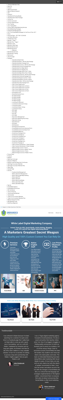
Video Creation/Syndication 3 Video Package (23, 146)
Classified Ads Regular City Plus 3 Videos (22, 79)
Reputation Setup (16, 120)
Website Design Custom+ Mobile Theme (22, 149)
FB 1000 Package (16, 95)
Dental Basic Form (16, 92)
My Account (10, 55)
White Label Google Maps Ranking (20, 175)
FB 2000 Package (16, 97)
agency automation (12, 9)
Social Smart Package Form (19, 136)
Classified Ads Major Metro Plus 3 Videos (22, 73)
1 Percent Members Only (13, 4)
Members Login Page (12, 45)
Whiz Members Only (12, 201)
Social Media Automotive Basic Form (21, 129)
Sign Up (9, 185)
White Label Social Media (18, 180)
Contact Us (10, 19)
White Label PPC (16, 177)
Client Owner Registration (18, 84)
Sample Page (10, 169)
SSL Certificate (11, 190)
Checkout (9, 14)
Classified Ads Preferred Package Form (21, 76)
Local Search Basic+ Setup (18, 107)
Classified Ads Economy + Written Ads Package (23, 64)
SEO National (15, 125)
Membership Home (12, 48)
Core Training (10, 24)
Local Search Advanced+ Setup (19, 103)
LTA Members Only (12, 38)
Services (9, 170)
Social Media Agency (12, 186)
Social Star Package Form (18, 139)
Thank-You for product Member (15, 196)
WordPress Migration (12, 203)
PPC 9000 (14, 115)
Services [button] (50, 213)
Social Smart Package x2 (18, 138)
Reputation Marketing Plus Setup (20, 118)
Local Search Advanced (17, 102)
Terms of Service (11, 191)
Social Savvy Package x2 (18, 134)
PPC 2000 (14, 110)
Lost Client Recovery (12, 37)
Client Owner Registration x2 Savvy (20, 86)
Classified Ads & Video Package (15, 17)
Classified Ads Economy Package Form (21, 66)
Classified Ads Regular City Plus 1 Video (21, 77)
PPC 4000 (14, 112)
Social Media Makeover (17, 131)
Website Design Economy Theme (20, 151)
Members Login (11, 43)
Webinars (14, 50)
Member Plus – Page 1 (12, 42)
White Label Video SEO (17, 182)
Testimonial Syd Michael (13, 193)
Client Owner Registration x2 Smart (21, 87)
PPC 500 (14, 113)
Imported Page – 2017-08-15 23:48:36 (16, 35)
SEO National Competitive (18, 126)
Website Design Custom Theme (20, 147)
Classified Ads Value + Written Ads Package (22, 81)
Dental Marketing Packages (14, 29)
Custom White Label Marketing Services (17, 27)
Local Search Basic (16, 105)
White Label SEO (16, 178)
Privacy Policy (10, 154)
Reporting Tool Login (12, 159)
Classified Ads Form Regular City (20, 69)
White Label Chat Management (19, 173)
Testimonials (10, 195)
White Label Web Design (18, 183)
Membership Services (12, 51)
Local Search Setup (17, 108)
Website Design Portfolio (13, 199)
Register (9, 157)
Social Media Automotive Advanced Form (22, 128)
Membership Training (12, 53)
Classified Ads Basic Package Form (20, 63)
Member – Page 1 (11, 40)
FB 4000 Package (16, 100)
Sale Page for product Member (15, 164)
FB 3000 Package (16, 99)
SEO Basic (14, 123)
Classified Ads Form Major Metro (20, 68)
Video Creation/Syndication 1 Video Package (23, 144)
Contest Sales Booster (13, 22)
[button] (59, 2)
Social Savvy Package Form (18, 133)
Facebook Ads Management (14, 30)
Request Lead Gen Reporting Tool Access (17, 162)
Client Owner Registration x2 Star (20, 89)
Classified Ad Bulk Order (18, 60)
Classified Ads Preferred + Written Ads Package (23, 74)
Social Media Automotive (13, 188)
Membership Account (12, 47)
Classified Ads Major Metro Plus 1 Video (21, 71)
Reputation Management (18, 116)
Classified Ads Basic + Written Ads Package (22, 61)
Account (9, 8)
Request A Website (12, 160)
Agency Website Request (13, 11)
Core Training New (11, 25)
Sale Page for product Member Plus (16, 165)
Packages (9, 58)
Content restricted (12, 21)
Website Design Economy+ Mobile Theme (22, 152)
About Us (9, 6)
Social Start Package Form (18, 141)
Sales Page (10, 167)
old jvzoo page (10, 56)
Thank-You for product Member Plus (16, 198)
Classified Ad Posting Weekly (14, 16)
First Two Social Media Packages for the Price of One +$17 (21, 32)
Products (9, 156)
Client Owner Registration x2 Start (20, 90)
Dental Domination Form (18, 94)
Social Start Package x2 (18, 143)
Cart (8, 12)
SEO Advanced (15, 121)
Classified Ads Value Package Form (20, 82)
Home (8, 34)
